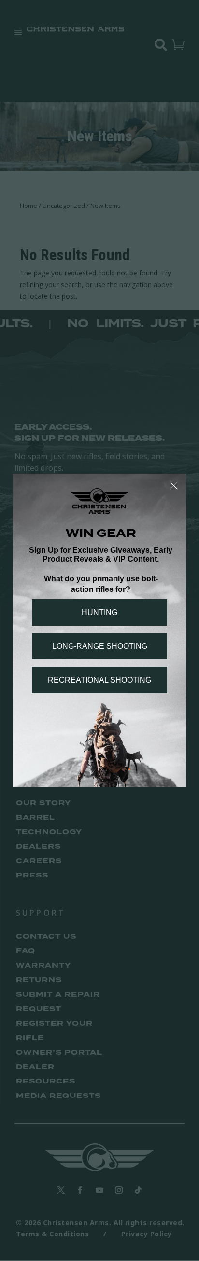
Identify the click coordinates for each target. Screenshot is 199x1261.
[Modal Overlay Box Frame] (99, 630)
